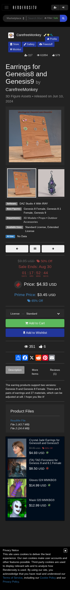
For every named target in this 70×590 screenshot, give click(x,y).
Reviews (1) (55, 371)
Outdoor (52, 217)
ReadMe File (18, 420)
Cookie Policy (48, 577)
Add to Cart (36, 323)
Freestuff (47, 44)
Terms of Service (13, 577)
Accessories (31, 221)
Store (15, 44)
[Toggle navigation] (6, 7)
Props (41, 217)
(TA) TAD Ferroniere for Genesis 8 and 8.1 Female (45, 461)
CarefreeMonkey (22, 89)
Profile (53, 39)
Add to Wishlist (36, 333)
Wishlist (16, 49)
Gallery (30, 44)
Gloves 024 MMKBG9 (42, 480)
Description (15, 369)
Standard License (35, 227)
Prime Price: (25, 294)
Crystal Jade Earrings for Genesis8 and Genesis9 (44, 441)
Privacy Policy (11, 581)
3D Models (30, 217)
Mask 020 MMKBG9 (41, 500)
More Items (35, 371)
